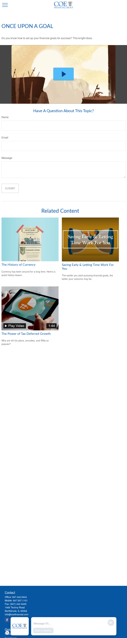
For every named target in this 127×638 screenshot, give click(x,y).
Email (4, 137)
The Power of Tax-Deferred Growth (26, 333)
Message (6, 158)
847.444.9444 (19, 597)
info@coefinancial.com (16, 614)
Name (5, 117)
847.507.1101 (20, 600)
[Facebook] (7, 620)
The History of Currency (18, 264)
